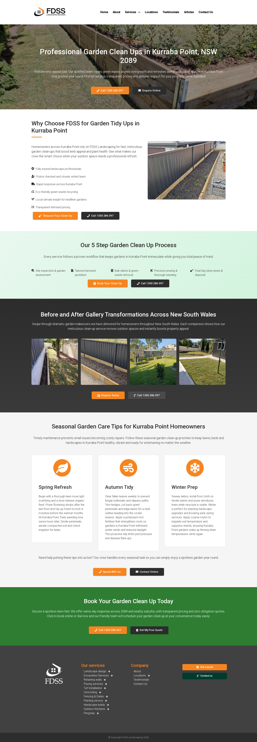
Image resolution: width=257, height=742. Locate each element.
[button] (104, 12)
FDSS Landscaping (132, 737)
